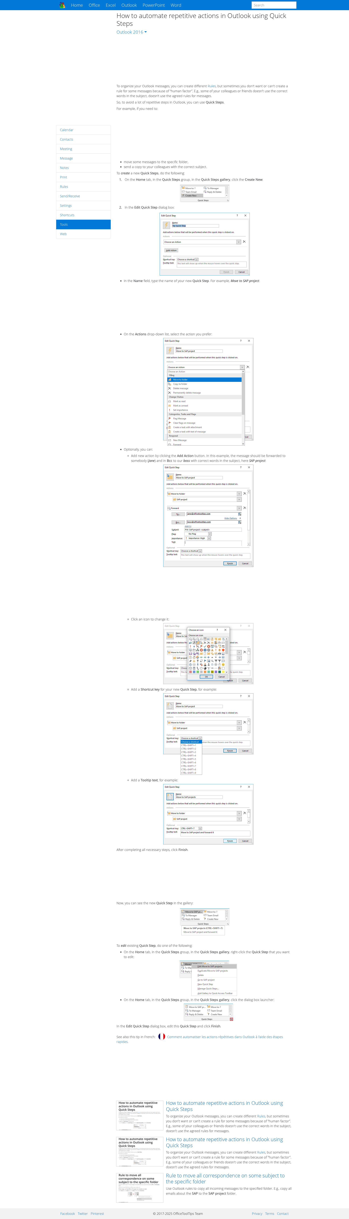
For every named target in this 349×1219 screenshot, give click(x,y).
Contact (283, 1213)
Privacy (257, 1213)
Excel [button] (111, 5)
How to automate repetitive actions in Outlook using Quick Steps (224, 1105)
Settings (66, 205)
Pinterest (97, 1213)
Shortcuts (67, 215)
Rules (64, 186)
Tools (64, 224)
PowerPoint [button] (154, 5)
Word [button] (176, 5)
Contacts (66, 139)
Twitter (83, 1213)
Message (66, 158)
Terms (269, 1213)
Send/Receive (70, 196)
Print (63, 177)
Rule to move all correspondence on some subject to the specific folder (225, 1178)
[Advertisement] (83, 67)
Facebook (67, 1213)
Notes (64, 167)
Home (77, 5)
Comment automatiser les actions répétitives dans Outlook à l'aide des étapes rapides (200, 1039)
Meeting (66, 149)
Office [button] (94, 5)
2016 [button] (138, 32)
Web (63, 234)
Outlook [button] (129, 5)
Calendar (66, 130)
